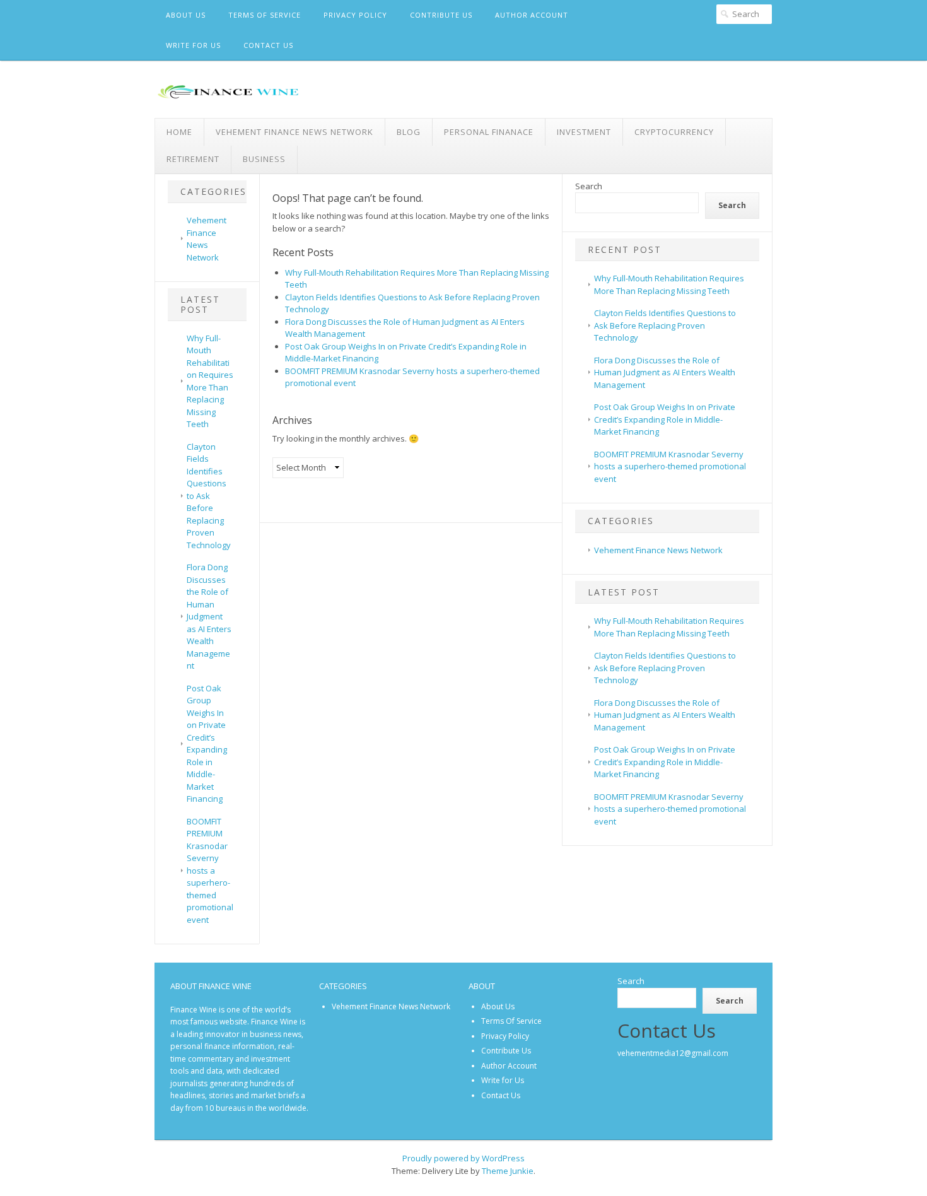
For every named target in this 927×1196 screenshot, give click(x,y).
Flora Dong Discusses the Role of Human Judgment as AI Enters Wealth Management (209, 616)
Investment (584, 132)
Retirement (192, 159)
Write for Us (193, 45)
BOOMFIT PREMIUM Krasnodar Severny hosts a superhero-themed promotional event (210, 870)
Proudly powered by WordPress (463, 1158)
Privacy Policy (355, 15)
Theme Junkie (507, 1170)
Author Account (531, 15)
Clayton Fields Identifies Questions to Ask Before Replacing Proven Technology (209, 496)
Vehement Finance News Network (294, 132)
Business (264, 159)
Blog (409, 132)
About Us (186, 15)
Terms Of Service (264, 15)
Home (179, 132)
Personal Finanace (488, 132)
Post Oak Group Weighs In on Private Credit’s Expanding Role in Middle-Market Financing (207, 744)
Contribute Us (441, 15)
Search (588, 186)
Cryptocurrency (674, 132)
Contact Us (268, 45)
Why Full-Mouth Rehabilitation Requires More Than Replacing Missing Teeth (210, 381)
